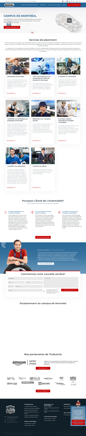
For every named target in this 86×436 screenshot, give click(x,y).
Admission (67, 404)
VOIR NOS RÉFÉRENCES (43, 391)
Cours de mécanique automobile (30, 406)
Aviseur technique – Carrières (30, 423)
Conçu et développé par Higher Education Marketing (72, 434)
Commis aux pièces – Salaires (49, 420)
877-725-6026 (33, 1)
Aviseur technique (30, 421)
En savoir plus (10, 93)
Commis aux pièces (50, 416)
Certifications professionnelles (29, 4)
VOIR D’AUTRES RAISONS (43, 237)
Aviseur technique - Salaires (29, 425)
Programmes (28, 404)
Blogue (64, 4)
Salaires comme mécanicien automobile (32, 408)
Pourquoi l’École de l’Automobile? (70, 414)
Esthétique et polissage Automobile (31, 417)
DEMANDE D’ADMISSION (78, 423)
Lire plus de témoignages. (46, 263)
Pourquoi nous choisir (54, 4)
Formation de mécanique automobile (31, 415)
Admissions (43, 4)
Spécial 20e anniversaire (74, 4)
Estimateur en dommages (48, 405)
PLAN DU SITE (26, 434)
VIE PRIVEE (31, 434)
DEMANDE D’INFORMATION (12, 27)
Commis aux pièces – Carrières (50, 418)
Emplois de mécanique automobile (31, 410)
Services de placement (68, 406)
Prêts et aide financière (68, 408)
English (77, 1)
